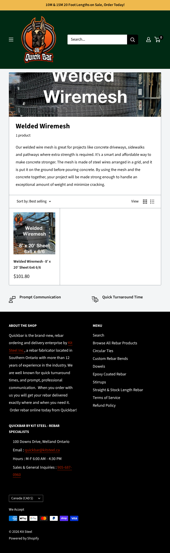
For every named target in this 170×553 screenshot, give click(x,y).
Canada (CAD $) (22, 498)
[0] (157, 39)
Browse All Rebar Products (115, 343)
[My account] (148, 39)
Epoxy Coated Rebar (109, 374)
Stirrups (99, 382)
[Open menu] (11, 39)
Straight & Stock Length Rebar (118, 390)
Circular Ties (103, 351)
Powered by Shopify (24, 538)
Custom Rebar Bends (110, 358)
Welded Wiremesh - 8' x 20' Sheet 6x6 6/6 (32, 264)
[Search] (132, 39)
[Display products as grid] (145, 202)
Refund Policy (104, 405)
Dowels (99, 366)
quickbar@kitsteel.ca (42, 450)
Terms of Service (106, 397)
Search (98, 335)
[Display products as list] (152, 202)
